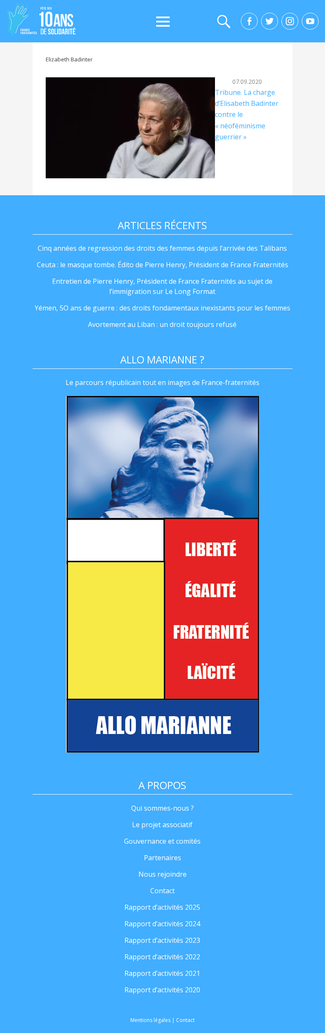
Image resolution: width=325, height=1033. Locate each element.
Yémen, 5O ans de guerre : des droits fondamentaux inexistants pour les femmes (162, 308)
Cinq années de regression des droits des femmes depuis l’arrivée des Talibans (162, 248)
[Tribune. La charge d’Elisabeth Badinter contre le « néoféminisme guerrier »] (130, 127)
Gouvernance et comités (162, 841)
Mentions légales (150, 1020)
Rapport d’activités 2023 (162, 940)
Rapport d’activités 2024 (162, 923)
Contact (162, 890)
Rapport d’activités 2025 (162, 907)
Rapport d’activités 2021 (162, 973)
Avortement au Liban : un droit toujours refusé (162, 324)
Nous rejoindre (162, 874)
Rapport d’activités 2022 (162, 956)
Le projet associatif (162, 824)
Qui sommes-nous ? (162, 808)
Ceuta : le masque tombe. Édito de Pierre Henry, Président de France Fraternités (162, 264)
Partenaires (162, 857)
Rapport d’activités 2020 (162, 989)
